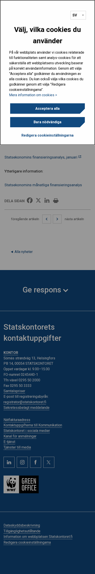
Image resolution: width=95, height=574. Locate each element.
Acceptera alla (47, 108)
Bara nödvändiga (47, 122)
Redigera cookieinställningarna (47, 135)
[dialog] (47, 72)
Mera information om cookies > (33, 95)
